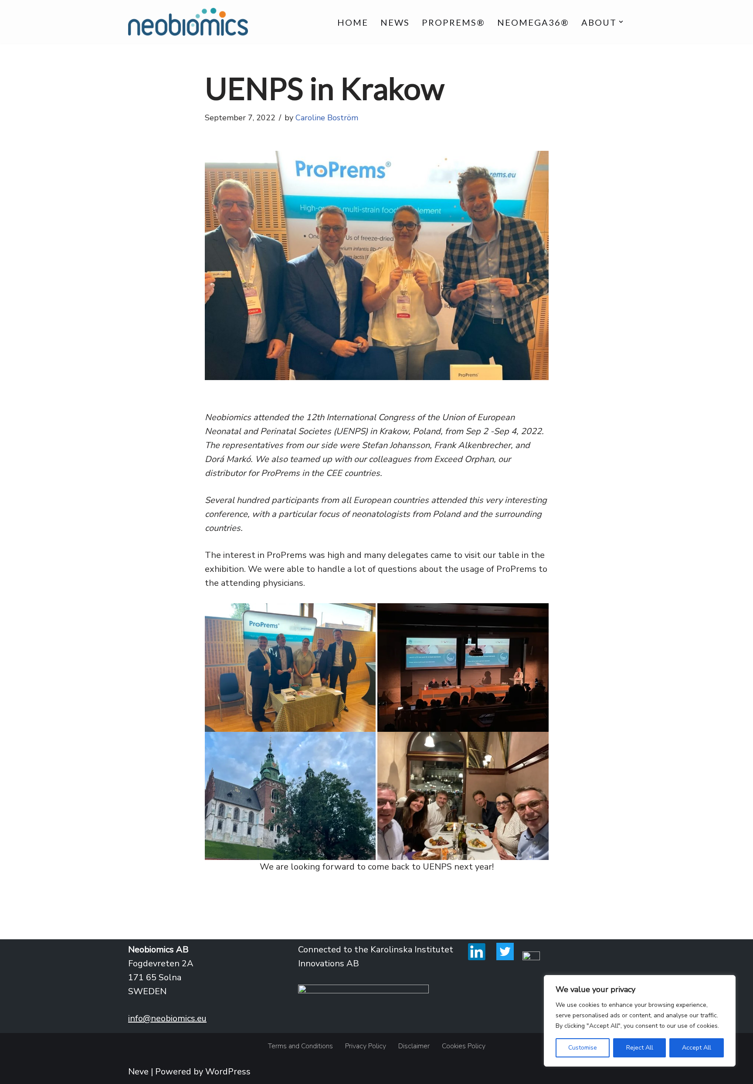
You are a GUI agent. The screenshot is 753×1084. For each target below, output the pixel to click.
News (395, 22)
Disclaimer (414, 1046)
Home (352, 22)
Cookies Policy (463, 1046)
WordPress (228, 1071)
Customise (582, 1047)
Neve (138, 1071)
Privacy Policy (365, 1046)
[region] (640, 1021)
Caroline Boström (326, 117)
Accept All (696, 1047)
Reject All (639, 1047)
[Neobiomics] (188, 22)
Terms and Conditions (300, 1046)
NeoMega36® (533, 22)
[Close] (726, 982)
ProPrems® (453, 22)
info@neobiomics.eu (167, 1018)
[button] (621, 22)
